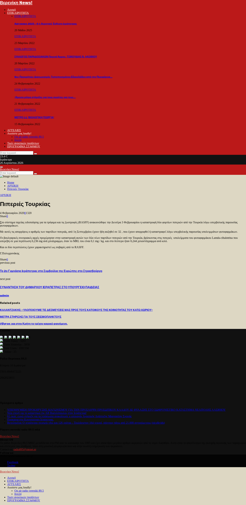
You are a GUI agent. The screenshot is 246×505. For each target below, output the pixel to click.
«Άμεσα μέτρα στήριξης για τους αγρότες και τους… (45, 97)
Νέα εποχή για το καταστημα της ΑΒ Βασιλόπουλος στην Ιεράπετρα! (46, 413)
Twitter (11, 465)
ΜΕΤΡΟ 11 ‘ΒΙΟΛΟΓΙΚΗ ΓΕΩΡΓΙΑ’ (34, 117)
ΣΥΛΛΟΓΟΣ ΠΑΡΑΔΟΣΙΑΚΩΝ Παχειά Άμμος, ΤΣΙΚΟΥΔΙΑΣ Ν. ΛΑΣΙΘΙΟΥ (55, 56)
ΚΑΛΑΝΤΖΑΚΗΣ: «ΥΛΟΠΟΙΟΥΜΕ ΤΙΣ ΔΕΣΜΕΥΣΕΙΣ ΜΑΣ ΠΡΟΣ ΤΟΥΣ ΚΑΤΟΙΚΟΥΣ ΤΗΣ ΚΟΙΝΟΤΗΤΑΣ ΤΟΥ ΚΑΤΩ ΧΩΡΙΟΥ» (76, 310)
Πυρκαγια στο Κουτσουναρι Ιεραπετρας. (30, 419)
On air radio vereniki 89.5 (29, 136)
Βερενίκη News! (16, 2)
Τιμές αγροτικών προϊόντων (23, 143)
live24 (17, 139)
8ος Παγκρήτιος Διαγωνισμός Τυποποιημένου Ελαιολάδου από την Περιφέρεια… (63, 76)
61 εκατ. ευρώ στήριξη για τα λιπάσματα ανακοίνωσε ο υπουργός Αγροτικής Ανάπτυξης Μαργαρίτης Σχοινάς (69, 416)
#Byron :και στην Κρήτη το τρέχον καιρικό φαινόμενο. (34, 323)
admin (4, 295)
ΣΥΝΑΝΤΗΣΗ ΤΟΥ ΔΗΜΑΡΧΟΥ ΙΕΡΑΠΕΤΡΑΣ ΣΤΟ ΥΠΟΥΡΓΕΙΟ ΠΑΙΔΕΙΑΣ (49, 287)
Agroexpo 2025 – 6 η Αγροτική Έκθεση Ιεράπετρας (45, 23)
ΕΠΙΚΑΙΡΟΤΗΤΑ (18, 12)
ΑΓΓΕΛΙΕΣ (14, 130)
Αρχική (11, 9)
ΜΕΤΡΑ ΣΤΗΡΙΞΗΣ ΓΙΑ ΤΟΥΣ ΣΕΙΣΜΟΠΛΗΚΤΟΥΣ (30, 316)
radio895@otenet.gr (25, 449)
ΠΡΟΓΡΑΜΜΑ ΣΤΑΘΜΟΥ (23, 146)
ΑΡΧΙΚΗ (5, 195)
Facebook (12, 462)
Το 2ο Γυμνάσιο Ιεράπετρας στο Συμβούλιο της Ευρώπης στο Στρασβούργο (51, 271)
